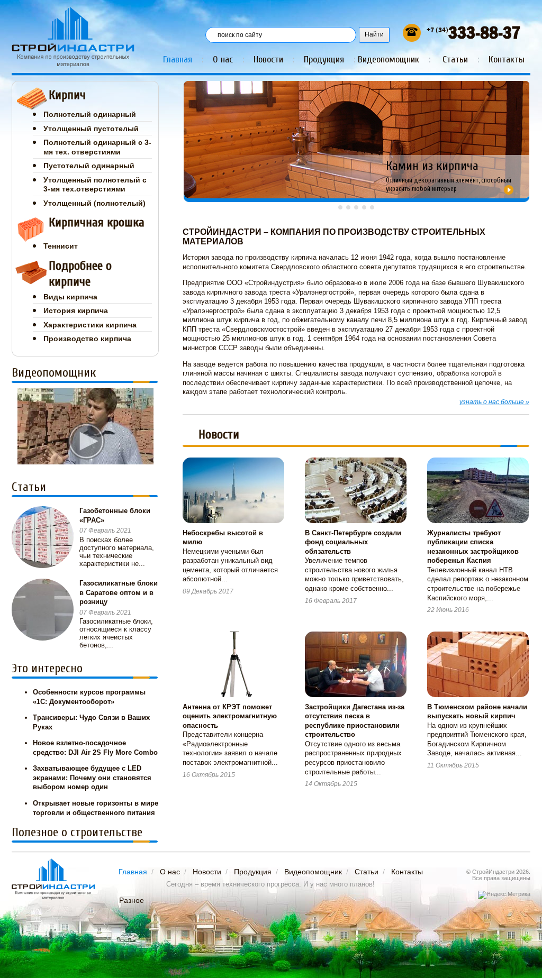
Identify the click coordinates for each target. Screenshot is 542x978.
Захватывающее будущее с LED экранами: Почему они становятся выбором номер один (92, 777)
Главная (177, 59)
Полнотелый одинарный (89, 114)
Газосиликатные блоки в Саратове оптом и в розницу (118, 592)
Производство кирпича (87, 338)
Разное (131, 900)
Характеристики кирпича (90, 325)
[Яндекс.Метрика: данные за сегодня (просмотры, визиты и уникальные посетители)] (504, 895)
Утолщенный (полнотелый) (94, 203)
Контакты (507, 59)
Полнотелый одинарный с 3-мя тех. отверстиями (97, 147)
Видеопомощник (388, 59)
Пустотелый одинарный (88, 165)
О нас (223, 59)
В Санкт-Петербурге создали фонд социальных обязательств (353, 542)
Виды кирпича (70, 297)
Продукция (324, 59)
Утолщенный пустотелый (91, 128)
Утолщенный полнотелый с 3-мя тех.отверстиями (95, 185)
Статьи (455, 59)
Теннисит (60, 246)
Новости (268, 59)
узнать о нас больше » (494, 402)
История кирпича (75, 310)
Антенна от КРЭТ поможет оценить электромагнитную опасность (230, 716)
